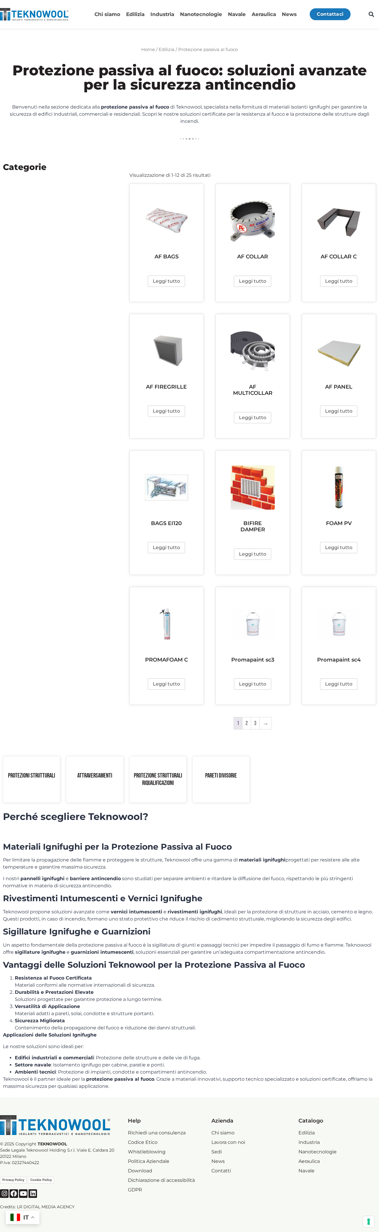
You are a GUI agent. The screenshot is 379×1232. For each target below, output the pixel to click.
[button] (371, 14)
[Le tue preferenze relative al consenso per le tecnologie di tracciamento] (368, 1221)
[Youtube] (23, 1193)
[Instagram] (4, 1193)
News (289, 14)
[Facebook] (13, 1193)
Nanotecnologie (201, 14)
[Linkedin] (32, 1193)
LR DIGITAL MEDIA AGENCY (46, 1206)
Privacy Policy (13, 1180)
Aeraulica (264, 14)
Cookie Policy (41, 1180)
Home (148, 49)
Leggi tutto (166, 281)
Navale (237, 14)
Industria (162, 14)
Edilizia (135, 14)
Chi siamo (107, 14)
